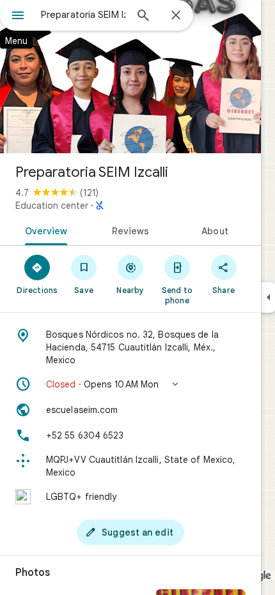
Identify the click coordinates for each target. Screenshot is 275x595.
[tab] (44, 230)
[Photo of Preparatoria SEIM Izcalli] (130, 76)
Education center (51, 205)
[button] (130, 384)
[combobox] (83, 14)
